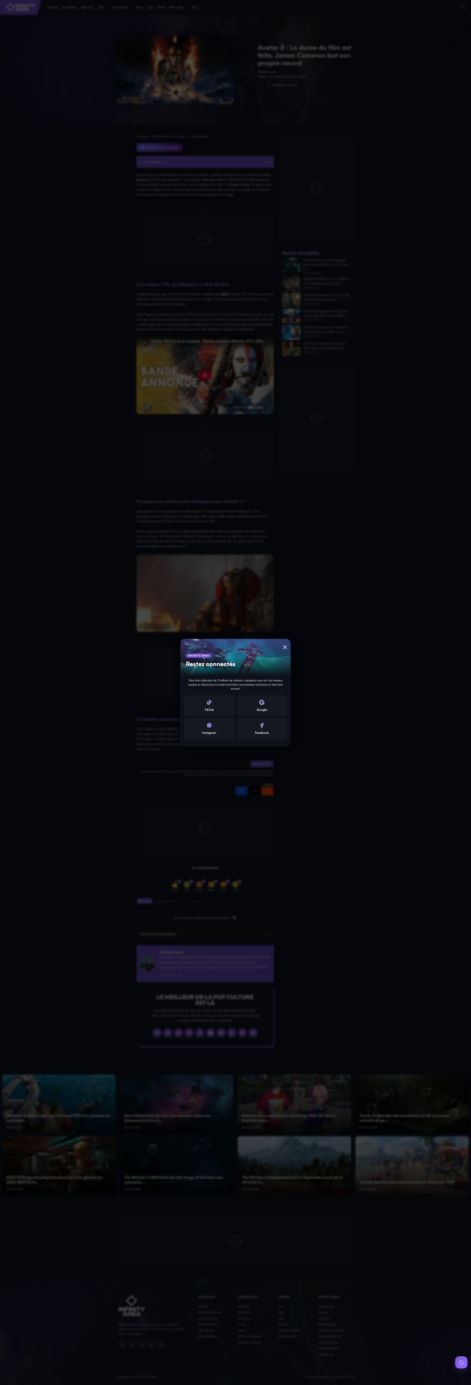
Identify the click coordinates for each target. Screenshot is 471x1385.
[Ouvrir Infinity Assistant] (461, 1362)
